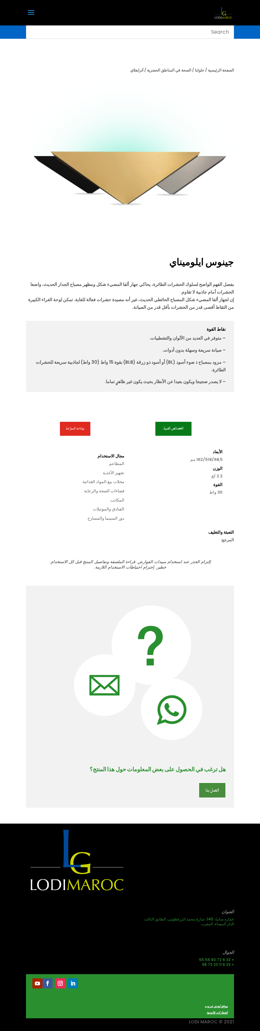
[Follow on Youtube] (37, 983)
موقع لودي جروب (216, 1006)
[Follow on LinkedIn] (73, 983)
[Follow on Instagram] (60, 983)
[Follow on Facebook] (47, 983)
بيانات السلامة (75, 428)
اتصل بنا (212, 790)
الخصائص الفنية (173, 428)
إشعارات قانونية (217, 1012)
